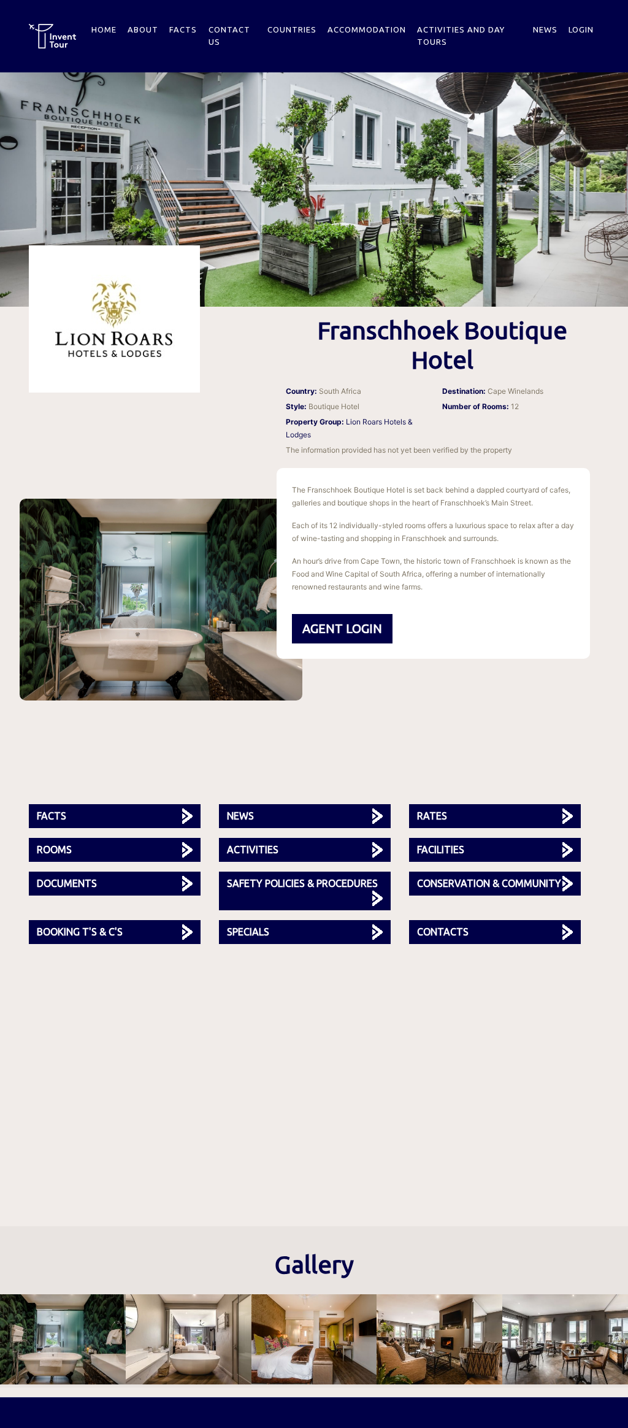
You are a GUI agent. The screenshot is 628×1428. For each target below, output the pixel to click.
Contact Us (229, 35)
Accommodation (366, 29)
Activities (252, 849)
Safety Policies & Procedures (302, 883)
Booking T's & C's (80, 931)
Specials (248, 931)
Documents (67, 883)
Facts (183, 29)
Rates (432, 815)
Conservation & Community (489, 883)
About (143, 29)
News (545, 29)
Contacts (443, 931)
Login (581, 29)
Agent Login (342, 628)
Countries (291, 29)
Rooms (54, 849)
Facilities (440, 849)
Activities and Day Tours (461, 35)
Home (104, 29)
